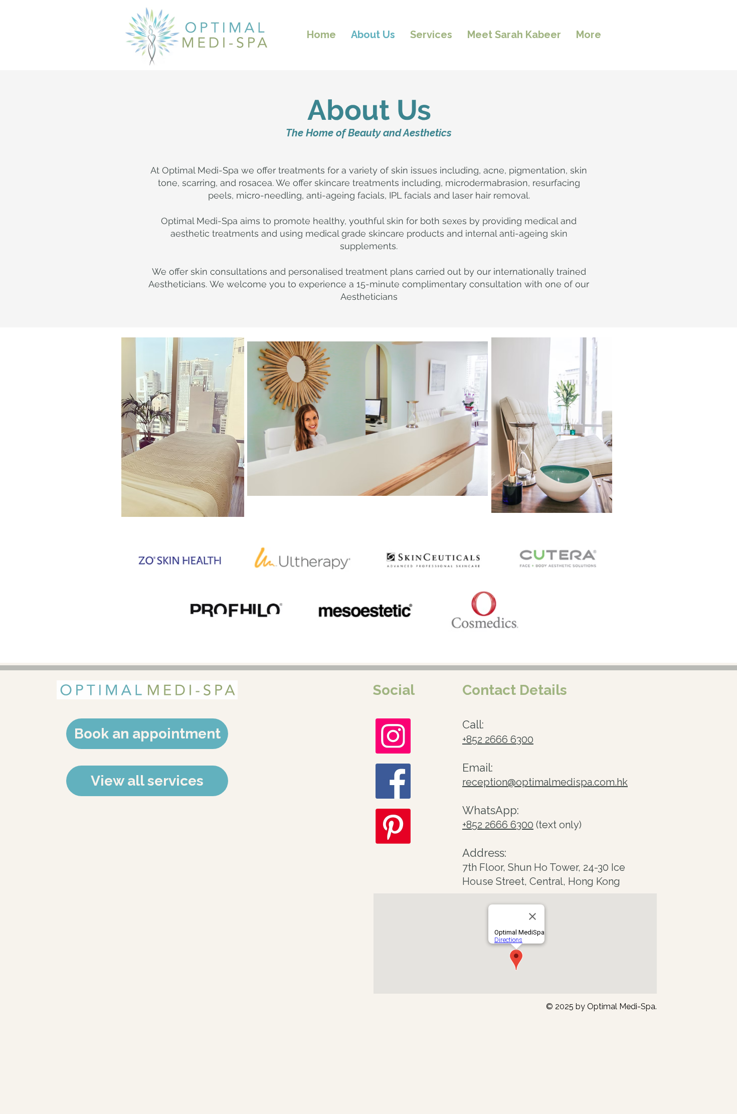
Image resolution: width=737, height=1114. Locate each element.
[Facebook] (393, 781)
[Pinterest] (393, 826)
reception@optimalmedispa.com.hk (545, 782)
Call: (473, 724)
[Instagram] (393, 736)
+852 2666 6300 (497, 739)
